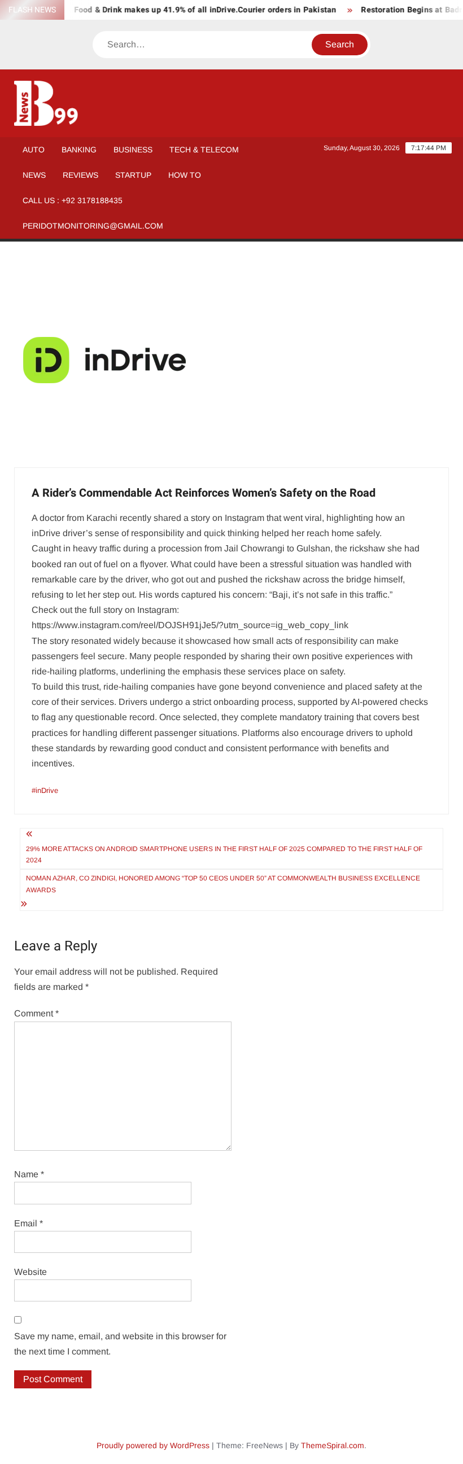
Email (28, 1223)
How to (184, 174)
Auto (34, 149)
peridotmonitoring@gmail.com (93, 225)
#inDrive (45, 790)
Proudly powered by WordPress (153, 1445)
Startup (133, 174)
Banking (79, 149)
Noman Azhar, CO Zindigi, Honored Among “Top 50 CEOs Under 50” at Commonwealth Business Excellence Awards (223, 883)
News (34, 174)
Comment (36, 1013)
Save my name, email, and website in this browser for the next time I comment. (120, 1343)
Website (30, 1272)
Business (132, 149)
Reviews (80, 174)
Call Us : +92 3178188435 (73, 200)
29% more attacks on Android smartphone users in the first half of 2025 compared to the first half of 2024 (224, 854)
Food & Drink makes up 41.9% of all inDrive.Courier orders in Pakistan (195, 10)
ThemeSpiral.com (332, 1445)
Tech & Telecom (204, 149)
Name (29, 1174)
